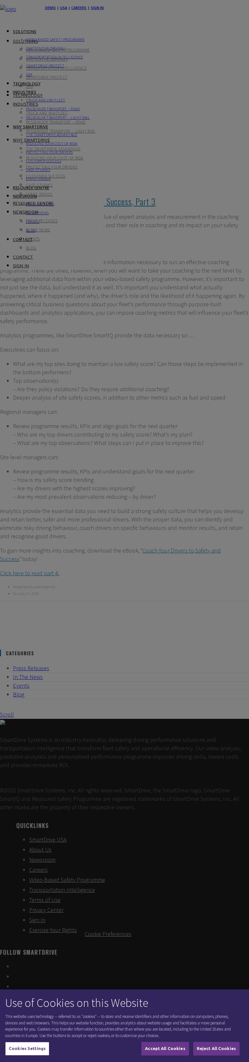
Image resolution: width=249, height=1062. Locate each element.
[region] (124, 1025)
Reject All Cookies (216, 1048)
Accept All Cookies (165, 1048)
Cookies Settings (27, 1048)
